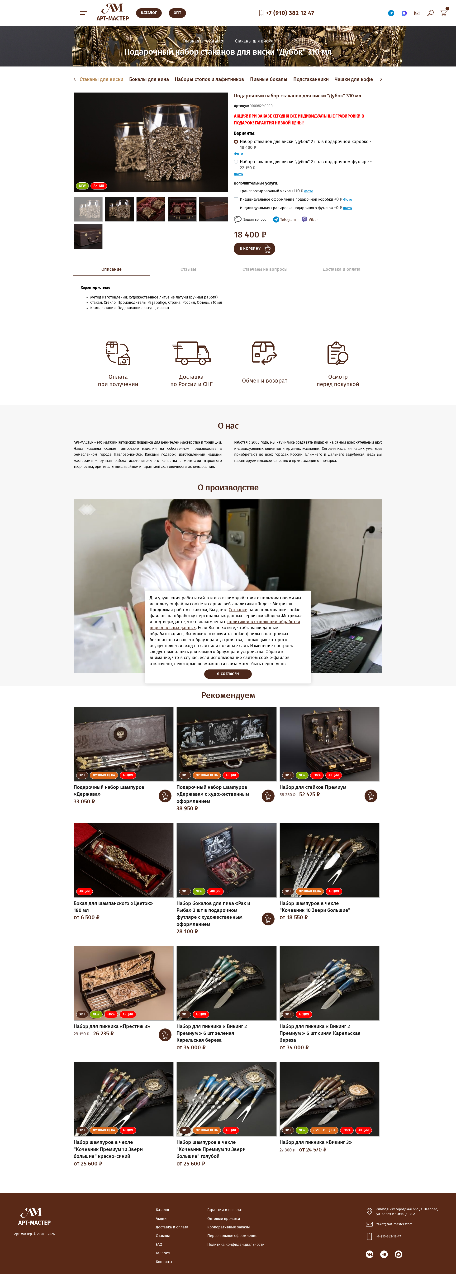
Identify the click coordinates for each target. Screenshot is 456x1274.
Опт (177, 13)
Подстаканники (311, 79)
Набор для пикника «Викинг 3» (316, 1142)
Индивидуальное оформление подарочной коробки (291, 199)
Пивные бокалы (268, 79)
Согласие (238, 610)
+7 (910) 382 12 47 (290, 13)
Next (380, 79)
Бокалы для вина (149, 79)
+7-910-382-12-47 (388, 1236)
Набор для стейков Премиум (313, 787)
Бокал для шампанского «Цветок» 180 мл (113, 907)
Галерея (163, 1253)
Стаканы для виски (101, 79)
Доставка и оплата (172, 1227)
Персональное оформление (232, 1236)
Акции (161, 1219)
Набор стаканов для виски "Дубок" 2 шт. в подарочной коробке (305, 145)
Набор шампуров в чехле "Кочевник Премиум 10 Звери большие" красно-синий (108, 1149)
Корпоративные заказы (228, 1227)
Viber (313, 220)
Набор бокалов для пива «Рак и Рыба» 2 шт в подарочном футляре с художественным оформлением (213, 914)
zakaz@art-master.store (394, 1224)
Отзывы (163, 1236)
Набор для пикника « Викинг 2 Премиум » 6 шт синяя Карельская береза (320, 1033)
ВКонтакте (369, 1254)
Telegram (288, 220)
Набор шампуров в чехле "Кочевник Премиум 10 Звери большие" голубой (211, 1149)
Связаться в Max (404, 13)
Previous (75, 79)
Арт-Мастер (113, 19)
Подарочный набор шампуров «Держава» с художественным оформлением (212, 794)
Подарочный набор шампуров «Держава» (109, 791)
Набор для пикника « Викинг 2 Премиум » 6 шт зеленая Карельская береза (211, 1033)
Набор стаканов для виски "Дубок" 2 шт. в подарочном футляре (306, 165)
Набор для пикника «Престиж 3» (112, 1026)
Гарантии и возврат (225, 1210)
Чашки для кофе (354, 79)
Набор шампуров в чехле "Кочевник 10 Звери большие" (315, 907)
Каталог (163, 1210)
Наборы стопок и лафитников (209, 79)
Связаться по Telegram (391, 13)
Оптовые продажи (223, 1219)
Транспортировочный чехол (271, 191)
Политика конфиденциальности (236, 1244)
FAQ (159, 1244)
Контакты (164, 1262)
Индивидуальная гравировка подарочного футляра (291, 208)
